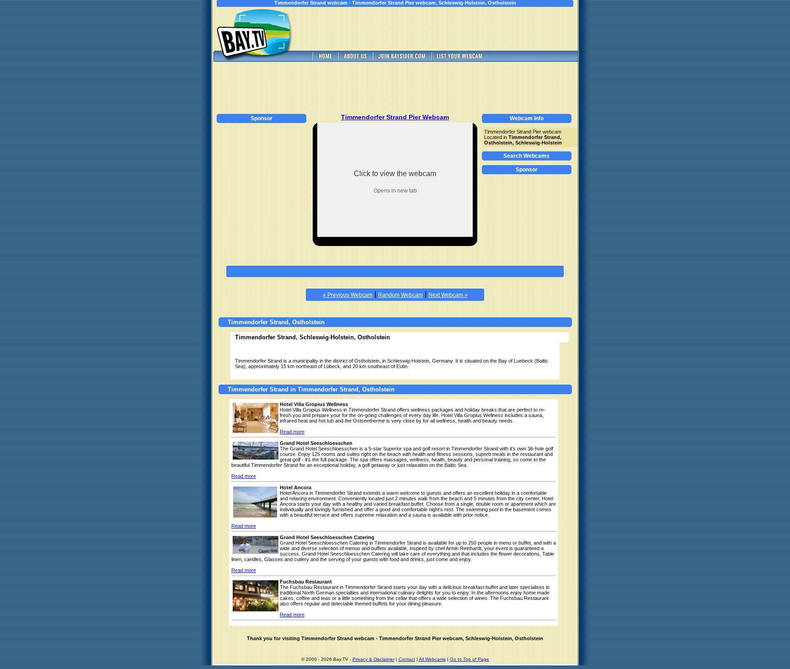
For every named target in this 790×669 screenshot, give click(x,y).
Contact (407, 659)
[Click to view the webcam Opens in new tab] (395, 234)
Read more (292, 431)
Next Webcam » (448, 295)
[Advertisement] (445, 29)
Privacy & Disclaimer (373, 659)
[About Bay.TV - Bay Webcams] (354, 59)
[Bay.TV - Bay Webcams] (324, 59)
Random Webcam (400, 295)
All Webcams (432, 659)
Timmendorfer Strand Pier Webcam (395, 117)
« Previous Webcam (348, 295)
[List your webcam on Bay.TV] (460, 59)
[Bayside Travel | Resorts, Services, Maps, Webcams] (401, 59)
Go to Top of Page (469, 659)
